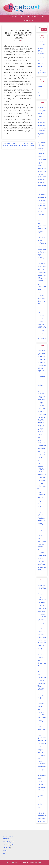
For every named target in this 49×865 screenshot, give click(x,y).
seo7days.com (41, 706)
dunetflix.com (41, 535)
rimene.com (40, 746)
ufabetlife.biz (41, 413)
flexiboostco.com (42, 110)
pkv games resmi (42, 87)
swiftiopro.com (41, 174)
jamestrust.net (41, 674)
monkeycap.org (41, 646)
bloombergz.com (42, 657)
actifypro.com (41, 163)
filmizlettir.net (41, 587)
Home (8, 16)
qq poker (12, 844)
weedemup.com (41, 289)
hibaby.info (40, 284)
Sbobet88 (35, 16)
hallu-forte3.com (42, 766)
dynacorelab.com (42, 128)
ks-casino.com (41, 506)
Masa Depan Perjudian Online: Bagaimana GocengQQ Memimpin (10, 145)
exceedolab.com (41, 182)
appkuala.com (41, 705)
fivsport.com (40, 523)
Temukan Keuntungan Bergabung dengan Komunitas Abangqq (26, 145)
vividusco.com (41, 134)
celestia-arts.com (42, 597)
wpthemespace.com (38, 862)
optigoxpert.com (42, 160)
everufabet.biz (41, 431)
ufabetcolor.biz (41, 410)
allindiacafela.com (42, 775)
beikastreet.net (41, 585)
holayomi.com (41, 312)
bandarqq (40, 86)
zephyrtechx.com (42, 159)
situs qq (39, 95)
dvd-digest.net (41, 750)
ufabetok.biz (41, 429)
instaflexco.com (41, 167)
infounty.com (41, 497)
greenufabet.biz (41, 408)
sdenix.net (40, 648)
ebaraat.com (40, 374)
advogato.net (41, 654)
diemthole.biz (41, 686)
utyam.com (40, 546)
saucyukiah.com (41, 584)
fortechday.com (41, 336)
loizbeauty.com (41, 679)
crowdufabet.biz (41, 433)
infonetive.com (41, 729)
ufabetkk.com (41, 688)
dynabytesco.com (42, 185)
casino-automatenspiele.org (42, 667)
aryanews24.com (42, 468)
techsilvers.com (41, 518)
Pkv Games (15, 16)
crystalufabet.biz (42, 428)
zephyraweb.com (42, 141)
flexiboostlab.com (42, 170)
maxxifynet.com (41, 124)
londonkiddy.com (42, 326)
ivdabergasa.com (42, 486)
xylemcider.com (41, 558)
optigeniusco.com (42, 144)
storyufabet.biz (41, 425)
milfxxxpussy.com (42, 540)
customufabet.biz (42, 423)
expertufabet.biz (42, 399)
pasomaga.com (41, 563)
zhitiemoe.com (41, 552)
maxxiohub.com (41, 139)
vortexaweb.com (42, 142)
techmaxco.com (41, 180)
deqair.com (40, 517)
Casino (28, 16)
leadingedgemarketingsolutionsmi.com (42, 450)
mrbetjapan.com (41, 702)
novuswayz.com (41, 162)
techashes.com (41, 356)
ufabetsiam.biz (41, 402)
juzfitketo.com (41, 561)
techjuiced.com (41, 376)
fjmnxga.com (41, 723)
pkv (38, 89)
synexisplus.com (41, 121)
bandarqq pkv (11, 842)
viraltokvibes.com (42, 640)
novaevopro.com (42, 148)
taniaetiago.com (41, 560)
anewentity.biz (41, 703)
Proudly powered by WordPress (13, 862)
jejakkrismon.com (42, 685)
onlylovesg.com (41, 261)
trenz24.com (41, 675)
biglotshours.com (42, 385)
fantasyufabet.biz (42, 400)
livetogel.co (40, 242)
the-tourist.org (41, 653)
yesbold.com (41, 370)
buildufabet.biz (41, 434)
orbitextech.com (41, 235)
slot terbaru (8, 836)
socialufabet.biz (41, 417)
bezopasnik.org (41, 721)
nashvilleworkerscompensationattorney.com (42, 320)
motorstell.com (41, 630)
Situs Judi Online (28, 20)
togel (19, 20)
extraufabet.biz (41, 411)
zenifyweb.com (41, 240)
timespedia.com (41, 683)
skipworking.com (42, 677)
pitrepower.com (41, 783)
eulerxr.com (40, 231)
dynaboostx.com (41, 165)
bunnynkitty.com (42, 720)
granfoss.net (40, 773)
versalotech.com (41, 179)
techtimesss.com (41, 627)
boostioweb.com (41, 111)
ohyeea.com (40, 550)
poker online (41, 97)
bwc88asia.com (41, 501)
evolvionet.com (41, 119)
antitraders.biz (41, 466)
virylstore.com (41, 628)
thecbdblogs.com (42, 813)
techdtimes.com (41, 362)
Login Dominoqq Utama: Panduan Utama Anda (42, 72)
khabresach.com (41, 812)
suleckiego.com (41, 821)
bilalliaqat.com (41, 294)
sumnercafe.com (42, 534)
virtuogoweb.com (42, 384)
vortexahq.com (41, 136)
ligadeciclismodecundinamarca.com (42, 315)
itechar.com (40, 368)
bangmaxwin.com (42, 728)
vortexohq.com (41, 203)
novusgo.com (41, 214)
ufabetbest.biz (41, 420)
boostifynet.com (41, 156)
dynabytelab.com (42, 118)
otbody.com (40, 672)
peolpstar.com (41, 619)
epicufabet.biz (41, 426)
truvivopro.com (41, 133)
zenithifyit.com (41, 137)
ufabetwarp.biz (41, 396)
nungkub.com (41, 553)
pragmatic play (6, 845)
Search (39, 27)
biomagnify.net (41, 573)
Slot (22, 16)
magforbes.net (41, 645)
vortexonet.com (41, 122)
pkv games (40, 90)
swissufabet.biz (41, 403)
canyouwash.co (41, 358)
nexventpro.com (41, 157)
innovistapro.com (42, 168)
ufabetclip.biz (41, 397)
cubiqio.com (40, 193)
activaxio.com (41, 183)
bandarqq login (6, 839)
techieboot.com (41, 364)
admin (22, 40)
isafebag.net (40, 656)
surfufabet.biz (41, 419)
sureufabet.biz (41, 422)
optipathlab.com (41, 116)
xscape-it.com (41, 469)
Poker (42, 16)
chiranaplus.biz (41, 755)
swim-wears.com (41, 614)
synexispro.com (41, 310)
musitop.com (41, 544)
